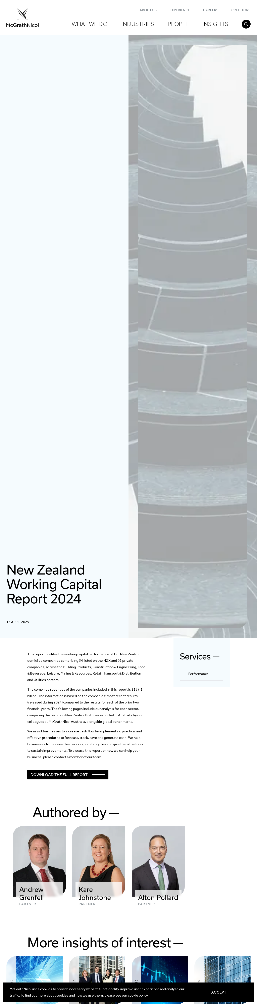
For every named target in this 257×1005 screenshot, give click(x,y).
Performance (198, 674)
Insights (215, 24)
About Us (148, 10)
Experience (180, 10)
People (178, 24)
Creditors (240, 10)
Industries (137, 24)
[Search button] (246, 24)
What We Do (89, 24)
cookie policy (138, 995)
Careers (210, 10)
